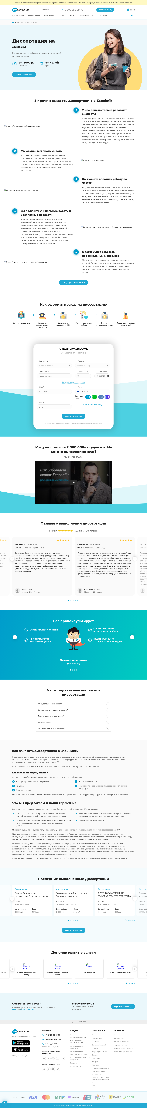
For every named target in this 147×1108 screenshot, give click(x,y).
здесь (14, 1010)
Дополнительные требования (73, 382)
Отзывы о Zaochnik (99, 1045)
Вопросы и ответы (120, 1045)
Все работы (130, 920)
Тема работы (44, 371)
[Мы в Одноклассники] (49, 1069)
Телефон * (82, 387)
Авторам (45, 10)
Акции (94, 16)
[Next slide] (135, 559)
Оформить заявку (105, 10)
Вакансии (95, 1055)
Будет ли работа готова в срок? (51, 716)
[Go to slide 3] (73, 600)
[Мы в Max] (63, 1058)
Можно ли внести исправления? (51, 728)
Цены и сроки (18, 16)
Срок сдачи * (102, 371)
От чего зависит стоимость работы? (53, 710)
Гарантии (62, 16)
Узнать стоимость (24, 74)
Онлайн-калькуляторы (122, 1042)
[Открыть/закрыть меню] (13, 23)
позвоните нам (27, 1010)
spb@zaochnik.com (53, 1039)
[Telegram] (88, 397)
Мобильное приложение (123, 1052)
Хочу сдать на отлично (73, 282)
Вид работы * (44, 361)
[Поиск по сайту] (132, 16)
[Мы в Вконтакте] (49, 1058)
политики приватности (77, 423)
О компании (49, 16)
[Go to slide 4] (75, 600)
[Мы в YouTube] (53, 1069)
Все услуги (130, 983)
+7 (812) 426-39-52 (52, 1035)
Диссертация (31, 544)
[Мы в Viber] (53, 1058)
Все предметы (75, 1066)
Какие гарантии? (45, 722)
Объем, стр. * (83, 371)
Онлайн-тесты (119, 1038)
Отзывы (72, 16)
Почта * (42, 402)
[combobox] (54, 365)
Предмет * (82, 361)
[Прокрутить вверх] (142, 1099)
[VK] (101, 397)
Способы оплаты (34, 16)
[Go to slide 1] (68, 600)
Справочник (83, 16)
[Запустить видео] (73, 482)
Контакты (104, 16)
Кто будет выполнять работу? (50, 704)
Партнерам (96, 1058)
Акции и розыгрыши (99, 1052)
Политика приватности (100, 1068)
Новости (95, 1048)
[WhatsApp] (94, 397)
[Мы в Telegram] (44, 1058)
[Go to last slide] (12, 559)
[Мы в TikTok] (58, 1069)
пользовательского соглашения (63, 423)
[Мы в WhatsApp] (58, 1058)
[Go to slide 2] (71, 600)
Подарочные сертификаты (123, 1048)
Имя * (41, 387)
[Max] (107, 397)
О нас (94, 1035)
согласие (93, 423)
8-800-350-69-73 (83, 1003)
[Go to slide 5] (77, 600)
